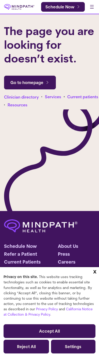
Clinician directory (21, 97)
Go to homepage (26, 82)
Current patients (82, 96)
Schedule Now (59, 7)
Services (53, 96)
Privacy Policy (47, 309)
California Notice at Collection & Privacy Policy (48, 311)
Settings (73, 347)
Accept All (49, 331)
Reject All (26, 347)
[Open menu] (92, 7)
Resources (17, 104)
